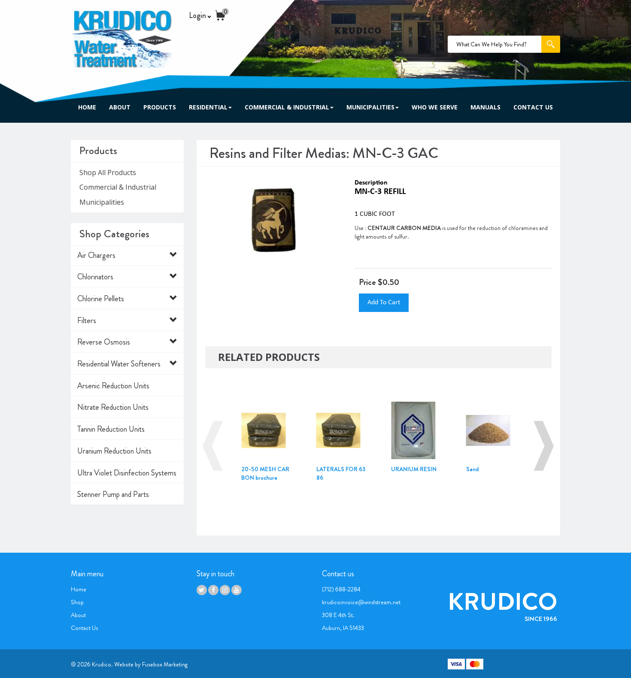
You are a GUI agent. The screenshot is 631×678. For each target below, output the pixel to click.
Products (159, 107)
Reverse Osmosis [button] (103, 342)
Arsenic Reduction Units (113, 385)
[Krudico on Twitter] (202, 590)
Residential (208, 107)
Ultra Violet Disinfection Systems (126, 472)
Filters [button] (86, 320)
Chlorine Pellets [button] (100, 298)
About (119, 107)
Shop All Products (107, 172)
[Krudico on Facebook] (213, 590)
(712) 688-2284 (341, 589)
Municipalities (370, 107)
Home (87, 107)
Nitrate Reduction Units (113, 407)
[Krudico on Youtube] (236, 590)
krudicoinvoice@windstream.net (361, 602)
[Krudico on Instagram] (225, 590)
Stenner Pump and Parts (113, 494)
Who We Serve (435, 107)
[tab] (127, 256)
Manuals (485, 107)
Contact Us (533, 107)
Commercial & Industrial (287, 107)
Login (198, 15)
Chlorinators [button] (95, 276)
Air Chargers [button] (96, 255)
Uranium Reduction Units (114, 451)
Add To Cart (383, 302)
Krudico (101, 664)
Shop (77, 602)
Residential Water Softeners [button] (119, 363)
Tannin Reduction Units (111, 429)
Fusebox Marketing (165, 664)
